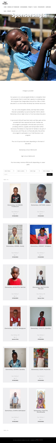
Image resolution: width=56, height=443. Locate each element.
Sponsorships (41, 7)
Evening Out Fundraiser (13, 7)
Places (35, 7)
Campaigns (48, 7)
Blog (5, 11)
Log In (13, 11)
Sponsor (15, 216)
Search (49, 174)
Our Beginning (23, 7)
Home (5, 7)
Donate (9, 11)
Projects (30, 7)
